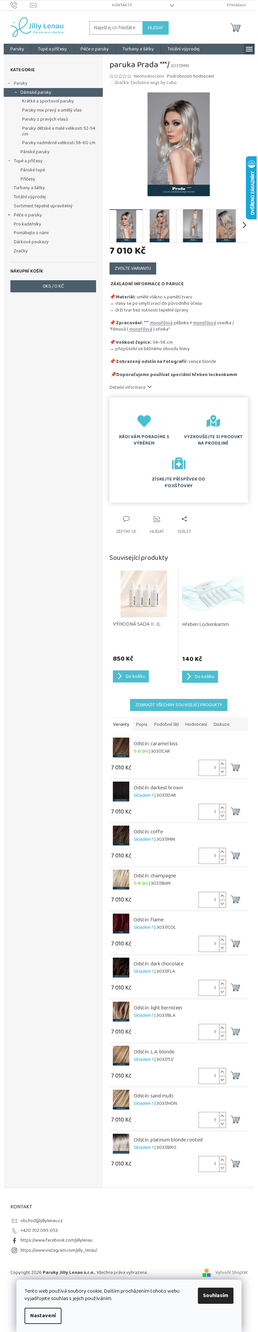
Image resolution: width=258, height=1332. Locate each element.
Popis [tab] (141, 724)
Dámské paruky (35, 92)
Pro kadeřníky (27, 224)
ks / (53, 286)
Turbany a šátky (29, 188)
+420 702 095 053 (39, 1230)
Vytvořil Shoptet (231, 1272)
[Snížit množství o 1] (222, 772)
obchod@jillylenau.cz (41, 1220)
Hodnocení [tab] (196, 724)
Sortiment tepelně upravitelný (43, 206)
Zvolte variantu (133, 268)
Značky (21, 251)
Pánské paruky (35, 152)
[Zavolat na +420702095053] (20, 5)
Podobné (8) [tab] (166, 724)
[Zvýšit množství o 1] (222, 764)
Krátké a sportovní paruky (48, 101)
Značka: (146, 82)
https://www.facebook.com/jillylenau (56, 1240)
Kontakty (122, 5)
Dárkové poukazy (31, 242)
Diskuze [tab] (221, 724)
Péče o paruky (28, 215)
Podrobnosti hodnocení (190, 76)
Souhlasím (215, 1295)
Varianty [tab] (121, 724)
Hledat (155, 28)
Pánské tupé (32, 170)
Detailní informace (127, 387)
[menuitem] (17, 49)
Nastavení (43, 1316)
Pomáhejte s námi (31, 233)
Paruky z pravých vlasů (45, 119)
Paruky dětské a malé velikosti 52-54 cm (58, 131)
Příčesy (27, 179)
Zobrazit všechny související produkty (178, 705)
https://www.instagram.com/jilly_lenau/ (58, 1250)
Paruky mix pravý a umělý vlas (52, 110)
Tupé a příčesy (28, 161)
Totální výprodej (30, 197)
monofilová (161, 323)
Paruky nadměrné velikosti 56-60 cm (58, 143)
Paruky (21, 83)
